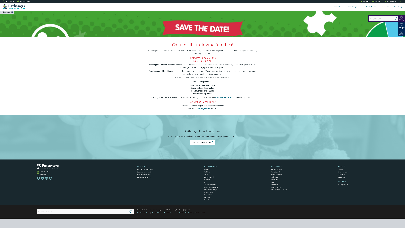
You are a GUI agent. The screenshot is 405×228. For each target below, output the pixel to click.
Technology (274, 177)
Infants (206, 169)
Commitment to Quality (144, 174)
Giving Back (341, 174)
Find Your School (6, 12)
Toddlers (207, 172)
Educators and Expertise (144, 172)
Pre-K (205, 182)
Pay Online (366, 1)
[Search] (396, 18)
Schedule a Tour (25, 1)
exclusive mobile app (224, 97)
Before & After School (211, 187)
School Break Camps (210, 190)
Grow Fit (206, 200)
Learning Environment (143, 177)
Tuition (273, 182)
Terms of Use (168, 213)
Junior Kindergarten (210, 184)
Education (338, 7)
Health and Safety (276, 174)
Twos (206, 174)
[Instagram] (42, 178)
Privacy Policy (156, 213)
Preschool (207, 179)
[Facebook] (38, 178)
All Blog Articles (343, 184)
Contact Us (341, 177)
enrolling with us (203, 108)
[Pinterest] (46, 178)
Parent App (274, 179)
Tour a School (275, 172)
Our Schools (371, 7)
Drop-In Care (208, 195)
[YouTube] (50, 178)
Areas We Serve (200, 213)
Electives (207, 197)
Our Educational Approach (145, 169)
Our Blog (398, 7)
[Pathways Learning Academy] (14, 6)
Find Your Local (201, 142)
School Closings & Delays (279, 190)
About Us (385, 7)
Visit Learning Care (143, 213)
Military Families (276, 187)
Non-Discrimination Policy (184, 213)
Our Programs (354, 7)
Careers (377, 1)
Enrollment (274, 184)
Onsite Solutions (392, 1)
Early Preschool (209, 177)
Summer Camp (208, 192)
